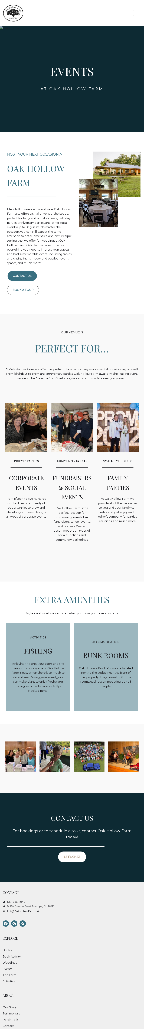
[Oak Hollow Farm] (13, 13)
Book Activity (12, 956)
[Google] (14, 923)
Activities (9, 981)
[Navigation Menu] (137, 13)
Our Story (10, 1007)
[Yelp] (22, 923)
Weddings (10, 962)
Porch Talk (10, 1019)
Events (7, 969)
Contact (8, 1026)
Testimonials (11, 1013)
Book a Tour (11, 950)
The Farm (9, 975)
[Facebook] (6, 923)
